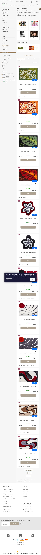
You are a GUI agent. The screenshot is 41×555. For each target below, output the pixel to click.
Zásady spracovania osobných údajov (23, 286)
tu (29, 277)
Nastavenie (8, 279)
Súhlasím (32, 279)
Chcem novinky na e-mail (20, 284)
